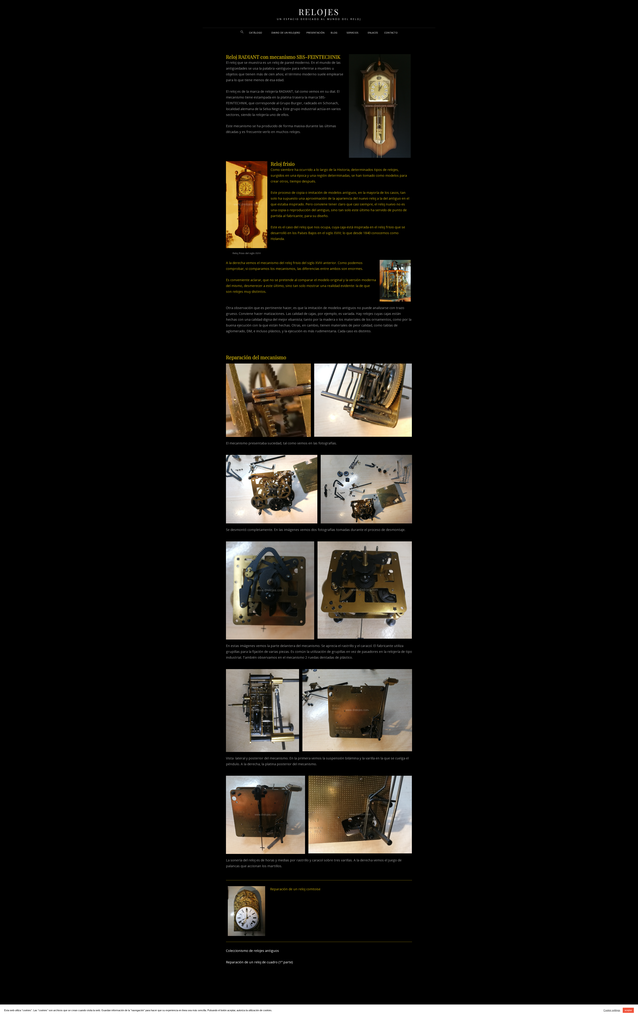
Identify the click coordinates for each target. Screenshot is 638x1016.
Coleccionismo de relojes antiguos (252, 950)
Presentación (315, 32)
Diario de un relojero (285, 32)
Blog (334, 32)
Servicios (353, 32)
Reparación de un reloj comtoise (295, 889)
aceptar (628, 1010)
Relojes (319, 11)
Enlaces (373, 32)
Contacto (391, 32)
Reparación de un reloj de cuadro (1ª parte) (259, 962)
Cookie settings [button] (611, 1010)
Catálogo (255, 32)
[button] (242, 32)
